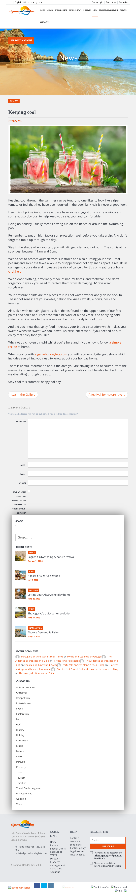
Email (23, 474)
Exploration (22, 713)
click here (15, 271)
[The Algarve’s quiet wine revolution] (20, 612)
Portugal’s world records (66, 660)
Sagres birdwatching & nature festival (51, 557)
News (95, 10)
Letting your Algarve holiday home (49, 595)
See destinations (21, 40)
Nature (20, 751)
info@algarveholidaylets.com (31, 853)
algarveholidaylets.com (51, 354)
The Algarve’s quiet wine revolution (49, 613)
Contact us (44, 22)
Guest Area (111, 2)
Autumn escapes (25, 687)
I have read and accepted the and (108, 855)
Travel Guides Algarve (28, 788)
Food (19, 719)
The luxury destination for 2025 (36, 673)
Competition (23, 697)
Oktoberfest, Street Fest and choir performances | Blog (87, 669)
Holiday (20, 735)
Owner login (97, 2)
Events (20, 708)
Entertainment (24, 703)
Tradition (21, 783)
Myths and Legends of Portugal (84, 656)
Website (22, 483)
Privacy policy (77, 854)
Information (22, 740)
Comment (21, 422)
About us (123, 10)
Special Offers (61, 10)
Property (21, 767)
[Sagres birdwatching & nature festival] (20, 556)
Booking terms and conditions (76, 841)
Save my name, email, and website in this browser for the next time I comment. (19, 502)
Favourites (124, 2)
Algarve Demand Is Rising (43, 632)
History (20, 729)
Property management (108, 10)
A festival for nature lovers (107, 395)
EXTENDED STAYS (75, 10)
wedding (21, 798)
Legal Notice (77, 851)
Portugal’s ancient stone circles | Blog (42, 656)
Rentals (50, 10)
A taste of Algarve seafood (44, 576)
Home (42, 10)
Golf (18, 724)
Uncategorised (24, 793)
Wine (19, 804)
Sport (19, 772)
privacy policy (101, 855)
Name (23, 465)
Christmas (22, 692)
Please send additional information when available (107, 864)
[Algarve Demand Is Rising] (20, 631)
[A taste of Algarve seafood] (20, 575)
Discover (87, 10)
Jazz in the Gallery (23, 395)
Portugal (21, 761)
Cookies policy (78, 847)
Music (19, 745)
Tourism (20, 777)
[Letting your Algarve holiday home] (20, 594)
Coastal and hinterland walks (40, 664)
